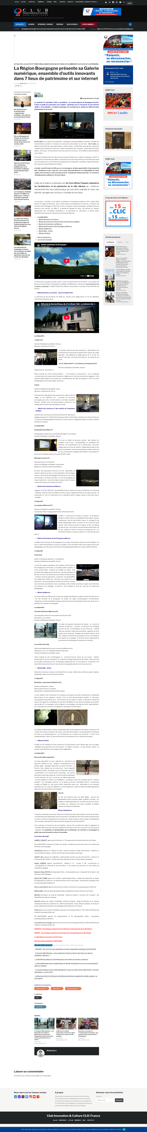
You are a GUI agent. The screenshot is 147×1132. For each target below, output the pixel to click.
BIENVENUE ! (63, 1120)
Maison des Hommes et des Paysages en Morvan (55, 226)
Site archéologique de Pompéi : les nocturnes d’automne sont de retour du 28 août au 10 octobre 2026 (22, 140)
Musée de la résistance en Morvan (50, 224)
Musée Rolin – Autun (45, 231)
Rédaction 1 (23, 83)
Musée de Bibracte (45, 229)
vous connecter (27, 1076)
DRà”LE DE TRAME (40, 878)
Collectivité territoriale (33, 64)
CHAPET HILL (39, 857)
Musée (47, 64)
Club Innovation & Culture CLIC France (73, 1115)
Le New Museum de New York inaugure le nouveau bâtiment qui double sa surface (123, 272)
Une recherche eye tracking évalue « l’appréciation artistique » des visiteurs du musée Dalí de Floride (22, 113)
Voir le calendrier (109, 82)
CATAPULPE (38, 850)
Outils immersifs (71, 64)
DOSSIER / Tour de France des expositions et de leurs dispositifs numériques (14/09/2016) (65, 949)
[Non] (145, 1129)
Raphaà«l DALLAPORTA (42, 872)
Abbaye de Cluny (44, 233)
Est (37, 997)
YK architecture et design (43, 923)
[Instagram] (116, 2)
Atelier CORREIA (40, 863)
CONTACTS (70, 1)
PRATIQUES (59, 24)
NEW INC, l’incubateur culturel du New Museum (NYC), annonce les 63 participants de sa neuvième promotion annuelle (123, 285)
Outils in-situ (83, 64)
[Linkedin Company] (106, 2)
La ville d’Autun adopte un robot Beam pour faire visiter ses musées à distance (61, 959)
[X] (109, 2)
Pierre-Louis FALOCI (41, 887)
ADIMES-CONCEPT (40, 840)
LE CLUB (23, 1)
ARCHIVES (62, 1)
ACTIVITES (32, 1)
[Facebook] (113, 2)
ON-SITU (37, 901)
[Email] (41, 96)
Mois (127, 242)
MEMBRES (41, 1)
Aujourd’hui (110, 242)
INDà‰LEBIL (38, 891)
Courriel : (99, 1096)
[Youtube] (120, 2)
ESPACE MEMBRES (88, 24)
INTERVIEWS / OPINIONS (45, 24)
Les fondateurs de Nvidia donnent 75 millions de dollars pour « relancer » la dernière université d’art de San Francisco (22, 195)
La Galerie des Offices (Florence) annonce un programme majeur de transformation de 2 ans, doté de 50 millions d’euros (22, 223)
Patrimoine (94, 64)
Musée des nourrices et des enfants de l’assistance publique (59, 222)
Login (129, 3)
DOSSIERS (31, 24)
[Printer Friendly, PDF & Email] (18, 86)
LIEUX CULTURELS (72, 24)
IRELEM (37, 895)
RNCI (55, 1)
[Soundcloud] (124, 2)
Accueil (17, 1)
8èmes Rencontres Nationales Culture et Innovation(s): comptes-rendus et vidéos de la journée (122, 250)
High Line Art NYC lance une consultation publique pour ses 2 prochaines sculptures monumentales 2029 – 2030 (102, 29)
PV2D (36, 910)
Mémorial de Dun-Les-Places (48, 219)
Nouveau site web (57, 64)
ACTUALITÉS (19, 24)
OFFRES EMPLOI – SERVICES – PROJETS (85, 1)
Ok (124, 1129)
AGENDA (49, 1)
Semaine (120, 242)
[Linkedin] (19, 1096)
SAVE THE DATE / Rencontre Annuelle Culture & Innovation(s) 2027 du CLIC (120, 76)
